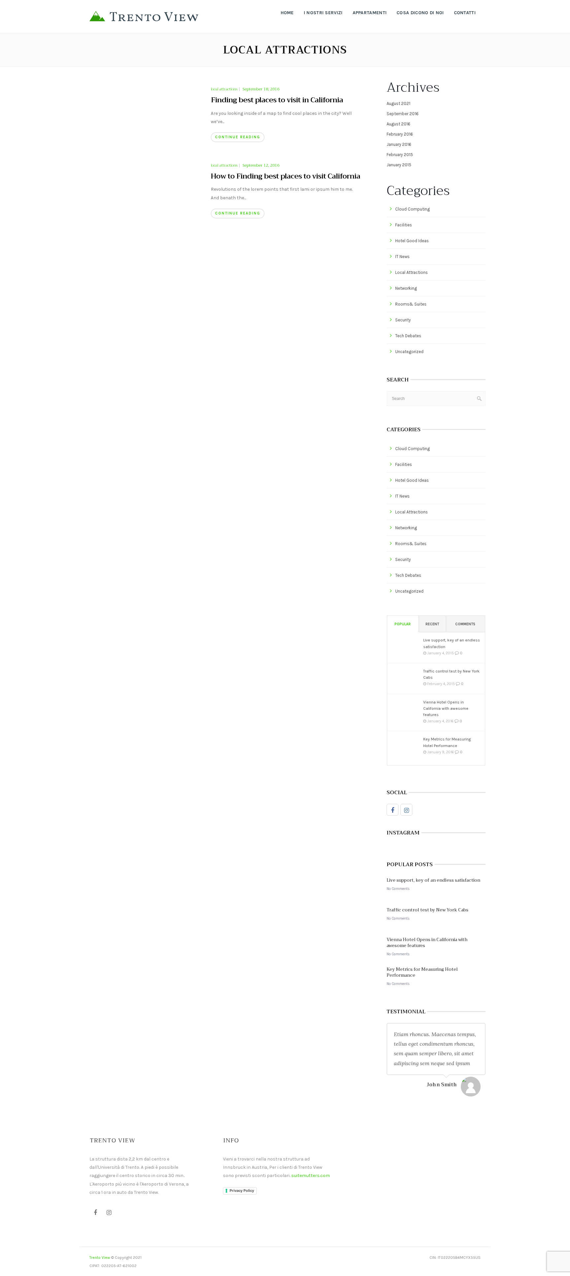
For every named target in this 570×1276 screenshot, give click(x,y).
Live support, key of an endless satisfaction (451, 643)
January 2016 (399, 144)
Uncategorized (409, 351)
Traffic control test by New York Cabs (451, 674)
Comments (465, 624)
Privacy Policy (242, 1190)
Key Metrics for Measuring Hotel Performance (447, 742)
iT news (402, 256)
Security (403, 319)
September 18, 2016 (260, 89)
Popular (403, 624)
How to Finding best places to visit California (285, 176)
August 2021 (398, 103)
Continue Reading (237, 137)
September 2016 (403, 113)
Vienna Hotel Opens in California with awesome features (445, 708)
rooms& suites (411, 304)
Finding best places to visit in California (277, 100)
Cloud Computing (412, 209)
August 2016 (398, 123)
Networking (406, 288)
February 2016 (400, 134)
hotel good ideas (412, 240)
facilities (403, 224)
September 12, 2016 (260, 165)
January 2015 (399, 164)
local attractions (224, 89)
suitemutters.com (310, 1175)
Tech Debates (408, 335)
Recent (432, 624)
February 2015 (400, 154)
